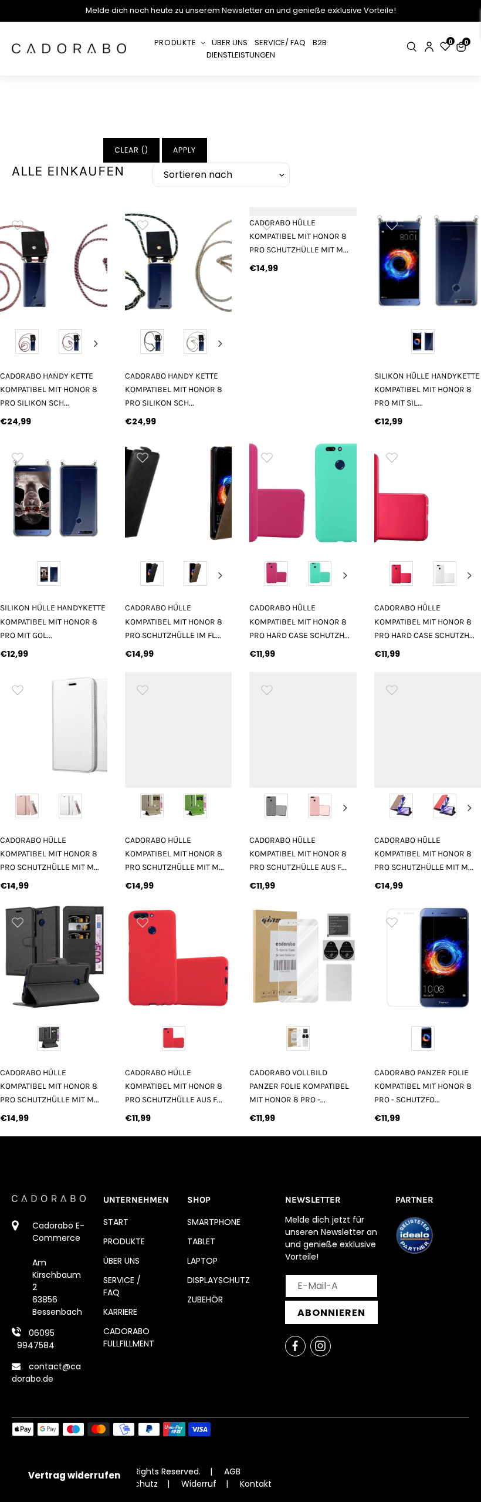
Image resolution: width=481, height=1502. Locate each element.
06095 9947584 (36, 1339)
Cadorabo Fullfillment (128, 1337)
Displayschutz (218, 1280)
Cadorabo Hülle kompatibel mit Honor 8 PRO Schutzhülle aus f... (298, 853)
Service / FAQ (122, 1286)
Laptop (202, 1261)
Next (95, 343)
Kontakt (256, 1484)
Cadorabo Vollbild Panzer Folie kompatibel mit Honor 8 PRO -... (299, 1086)
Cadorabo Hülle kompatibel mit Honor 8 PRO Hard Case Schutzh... (299, 621)
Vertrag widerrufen (74, 1475)
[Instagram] (320, 1346)
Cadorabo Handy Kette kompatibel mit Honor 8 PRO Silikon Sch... (48, 389)
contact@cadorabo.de (46, 1373)
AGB (232, 1471)
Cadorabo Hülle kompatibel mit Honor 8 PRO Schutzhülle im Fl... (173, 621)
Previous (11, 343)
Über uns (121, 1261)
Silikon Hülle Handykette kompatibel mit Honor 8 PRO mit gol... (53, 621)
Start (115, 1222)
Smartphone (213, 1222)
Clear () (131, 150)
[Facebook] (295, 1346)
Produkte (124, 1241)
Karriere (120, 1312)
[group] (53, 261)
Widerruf (198, 1484)
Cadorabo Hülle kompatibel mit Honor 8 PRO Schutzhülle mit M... (298, 236)
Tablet (201, 1241)
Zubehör (205, 1299)
